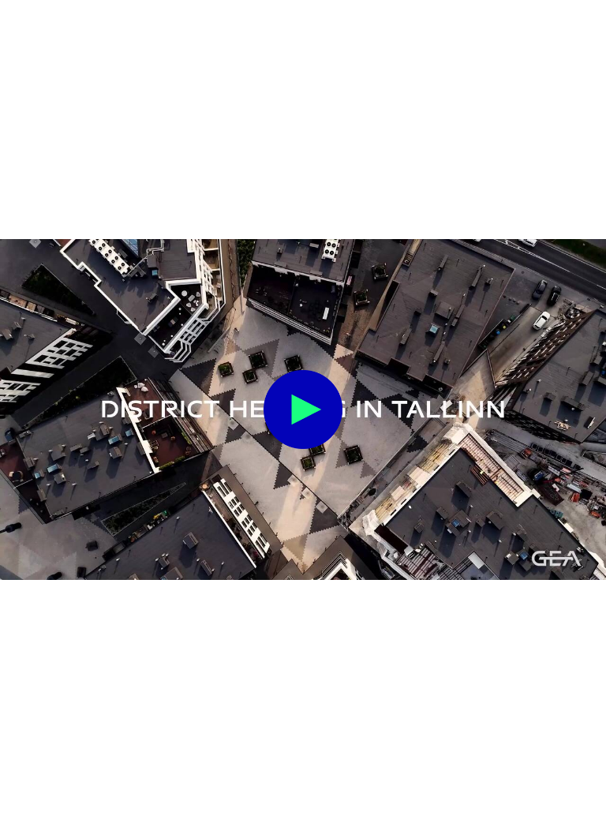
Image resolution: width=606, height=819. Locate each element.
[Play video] (303, 409)
